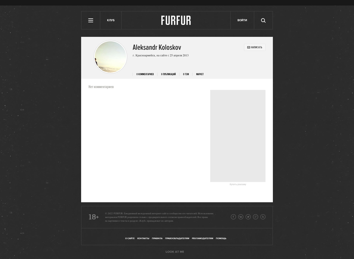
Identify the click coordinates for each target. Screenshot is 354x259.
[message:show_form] (255, 47)
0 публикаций (168, 74)
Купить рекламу (238, 184)
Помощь (221, 238)
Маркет (200, 74)
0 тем (186, 74)
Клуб (110, 20)
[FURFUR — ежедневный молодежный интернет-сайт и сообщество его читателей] (176, 20)
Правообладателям (177, 238)
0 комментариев (145, 74)
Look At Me (175, 252)
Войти (242, 20)
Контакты (143, 238)
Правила (157, 238)
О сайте (130, 238)
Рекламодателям (202, 238)
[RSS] (263, 216)
